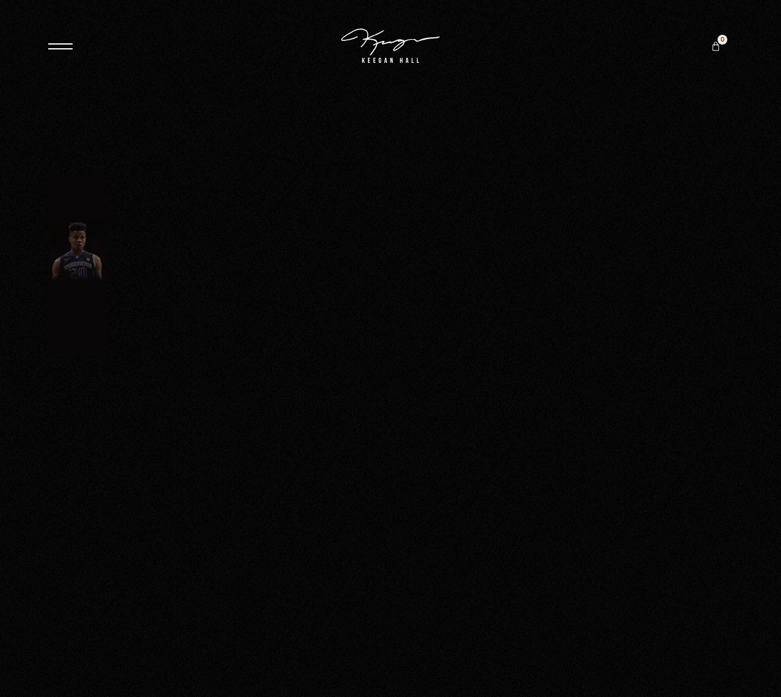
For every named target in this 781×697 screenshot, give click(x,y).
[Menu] (60, 46)
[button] (716, 46)
